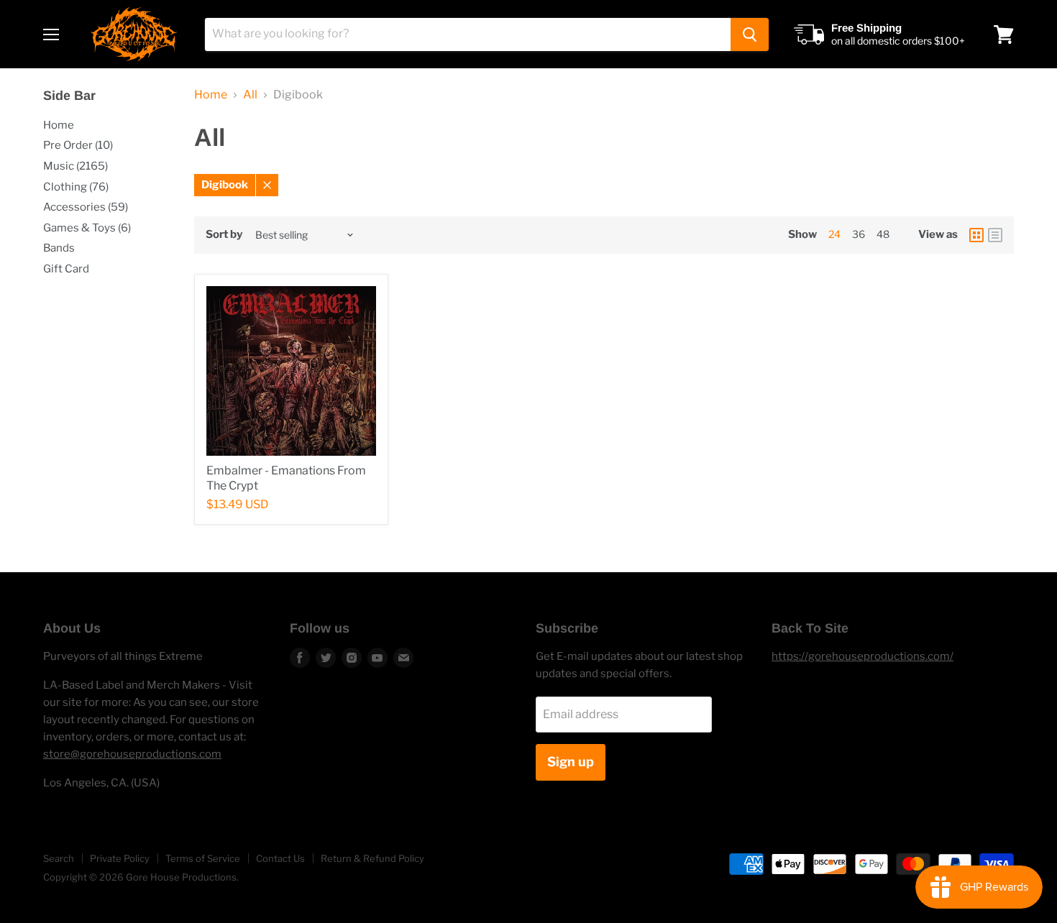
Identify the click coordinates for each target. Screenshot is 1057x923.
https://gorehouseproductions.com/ (862, 656)
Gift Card (66, 268)
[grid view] (976, 235)
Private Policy (120, 858)
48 (883, 234)
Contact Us (280, 858)
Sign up (570, 761)
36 (858, 234)
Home (58, 125)
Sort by (224, 235)
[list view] (995, 235)
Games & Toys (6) (87, 227)
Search (58, 858)
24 (834, 234)
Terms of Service (202, 858)
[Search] (750, 34)
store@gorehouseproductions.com (132, 754)
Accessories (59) (85, 207)
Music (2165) (75, 166)
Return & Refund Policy (372, 858)
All (250, 94)
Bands (59, 248)
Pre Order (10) (78, 145)
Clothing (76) (76, 186)
